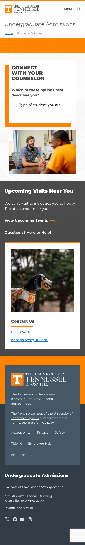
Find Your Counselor (30, 33)
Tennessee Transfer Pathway (32, 423)
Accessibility (21, 432)
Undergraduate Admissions (40, 24)
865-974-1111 (21, 332)
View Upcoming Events (26, 220)
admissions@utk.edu (29, 340)
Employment (21, 455)
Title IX (16, 444)
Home (9, 33)
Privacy (42, 432)
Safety (60, 432)
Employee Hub (39, 444)
